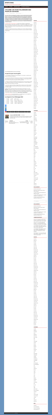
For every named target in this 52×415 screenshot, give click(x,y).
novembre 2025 (36, 34)
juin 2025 (35, 41)
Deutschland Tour (21, 111)
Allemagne (8, 111)
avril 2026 (35, 244)
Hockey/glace (35, 360)
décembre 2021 (36, 98)
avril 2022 (35, 93)
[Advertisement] (40, 14)
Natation (35, 161)
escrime (35, 131)
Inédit (34, 145)
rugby (34, 171)
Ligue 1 (35, 154)
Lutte (34, 375)
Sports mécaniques (36, 390)
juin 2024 (35, 274)
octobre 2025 (35, 36)
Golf (34, 135)
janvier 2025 (35, 48)
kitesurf (35, 153)
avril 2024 (35, 60)
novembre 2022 (36, 300)
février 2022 (35, 96)
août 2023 (35, 71)
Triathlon (35, 180)
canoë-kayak (35, 124)
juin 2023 (35, 74)
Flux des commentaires (37, 408)
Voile (34, 398)
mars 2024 (35, 278)
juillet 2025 (35, 40)
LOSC (34, 157)
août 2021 (35, 104)
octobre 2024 (35, 52)
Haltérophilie (35, 138)
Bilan (34, 122)
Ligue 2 (35, 156)
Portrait (35, 164)
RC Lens (35, 168)
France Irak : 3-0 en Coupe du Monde (38, 222)
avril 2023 (35, 293)
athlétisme (35, 330)
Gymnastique (35, 137)
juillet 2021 (35, 105)
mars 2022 (35, 94)
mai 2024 (35, 59)
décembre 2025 (36, 33)
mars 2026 (35, 29)
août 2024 (35, 55)
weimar (29, 111)
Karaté (34, 150)
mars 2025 (35, 45)
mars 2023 (35, 78)
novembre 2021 (36, 100)
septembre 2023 (36, 70)
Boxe (34, 123)
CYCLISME (16, 111)
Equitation (35, 130)
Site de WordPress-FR (36, 409)
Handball (35, 139)
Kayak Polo (35, 152)
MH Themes (16, 413)
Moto (34, 160)
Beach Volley (35, 120)
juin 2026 (35, 25)
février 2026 (35, 30)
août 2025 (35, 255)
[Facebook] (19, 105)
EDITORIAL (10, 6)
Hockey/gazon (35, 142)
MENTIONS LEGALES (17, 6)
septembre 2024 (36, 270)
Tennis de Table (36, 394)
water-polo (35, 184)
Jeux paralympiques (36, 364)
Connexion (35, 405)
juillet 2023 (35, 289)
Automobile (35, 115)
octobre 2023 (35, 285)
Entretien (35, 345)
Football (35, 134)
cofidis (13, 111)
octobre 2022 (35, 85)
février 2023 (35, 79)
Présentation (19, 13)
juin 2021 (35, 323)
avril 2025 (35, 44)
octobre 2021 (35, 101)
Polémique (35, 379)
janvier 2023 (35, 81)
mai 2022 (35, 308)
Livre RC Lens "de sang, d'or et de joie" (39, 219)
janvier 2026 (35, 248)
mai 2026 (35, 26)
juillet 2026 (35, 240)
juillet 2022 (35, 89)
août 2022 (35, 304)
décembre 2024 (36, 49)
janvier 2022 (35, 97)
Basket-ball (35, 119)
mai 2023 (35, 75)
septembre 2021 (36, 319)
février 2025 (35, 47)
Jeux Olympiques (36, 146)
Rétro (34, 169)
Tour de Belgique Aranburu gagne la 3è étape (40, 225)
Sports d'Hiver (35, 172)
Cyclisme (17, 13)
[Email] (19, 107)
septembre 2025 (36, 37)
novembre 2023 (36, 67)
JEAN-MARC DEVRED (12, 13)
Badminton (35, 334)
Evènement (35, 349)
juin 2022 (35, 90)
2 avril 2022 (7, 13)
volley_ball (35, 183)
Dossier (35, 127)
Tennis (34, 176)
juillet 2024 (35, 56)
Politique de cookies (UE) (25, 6)
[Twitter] (19, 106)
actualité (35, 112)
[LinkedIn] (19, 109)
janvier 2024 (35, 64)
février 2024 (35, 63)
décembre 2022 (36, 82)
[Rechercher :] (40, 201)
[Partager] (19, 110)
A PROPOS (6, 6)
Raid (34, 167)
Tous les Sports (36, 179)
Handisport (35, 141)
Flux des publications (36, 406)
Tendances (35, 175)
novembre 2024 (36, 51)
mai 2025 (35, 259)
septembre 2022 (36, 86)
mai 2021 (35, 108)
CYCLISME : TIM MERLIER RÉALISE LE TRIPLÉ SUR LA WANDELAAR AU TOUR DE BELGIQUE (39, 230)
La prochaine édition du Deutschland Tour (11, 23)
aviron (34, 116)
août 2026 (35, 22)
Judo (34, 149)
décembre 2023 (36, 66)
